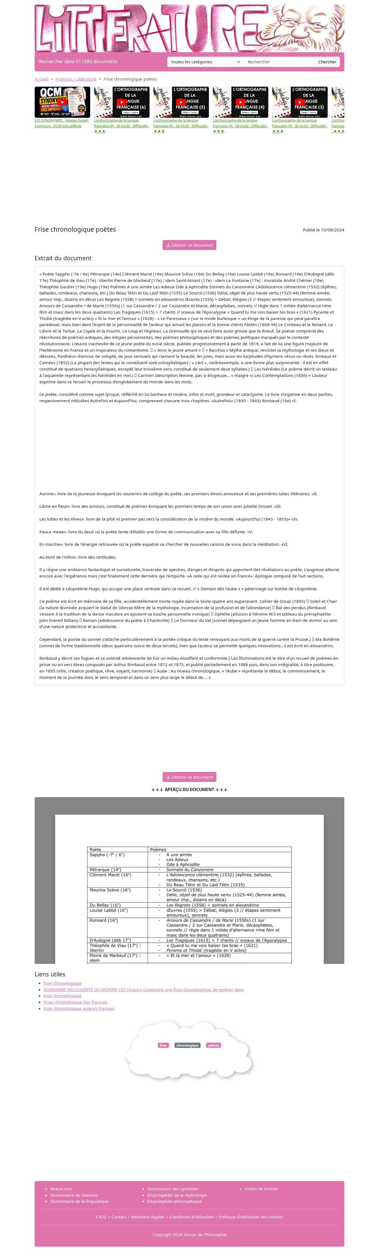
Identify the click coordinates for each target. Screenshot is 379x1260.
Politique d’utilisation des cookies (251, 1216)
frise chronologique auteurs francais (79, 1008)
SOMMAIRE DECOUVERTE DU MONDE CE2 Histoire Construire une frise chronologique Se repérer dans (144, 989)
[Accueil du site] (189, 25)
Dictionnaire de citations (74, 1195)
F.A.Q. (101, 1216)
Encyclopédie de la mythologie (177, 1195)
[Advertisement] (189, 182)
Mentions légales (148, 1216)
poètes (213, 1045)
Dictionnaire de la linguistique (79, 1201)
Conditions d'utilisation (192, 1216)
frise (163, 1045)
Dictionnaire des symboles (173, 1188)
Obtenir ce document (191, 245)
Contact (119, 1216)
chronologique (187, 1045)
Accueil (42, 79)
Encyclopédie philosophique (174, 1201)
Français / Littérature (76, 79)
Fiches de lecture (261, 1188)
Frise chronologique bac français (75, 1002)
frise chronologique (63, 983)
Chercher (327, 61)
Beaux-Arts (61, 1188)
